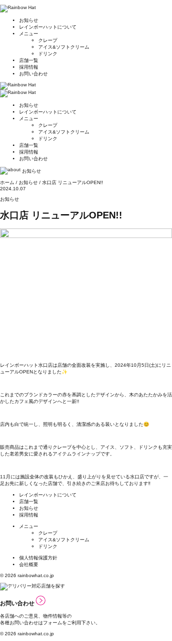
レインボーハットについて (47, 27)
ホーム (7, 182)
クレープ (47, 40)
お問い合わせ (33, 73)
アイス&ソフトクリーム (63, 47)
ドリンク (47, 53)
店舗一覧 (28, 60)
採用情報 (28, 67)
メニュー (28, 33)
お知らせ (28, 20)
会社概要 (28, 564)
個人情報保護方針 (38, 557)
